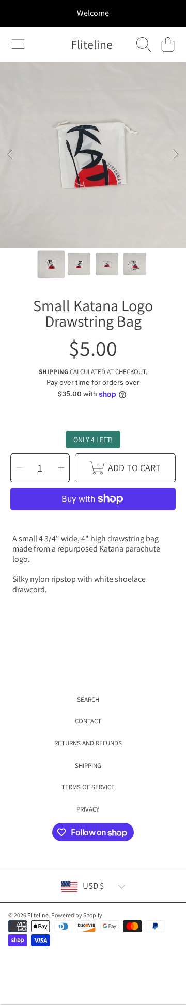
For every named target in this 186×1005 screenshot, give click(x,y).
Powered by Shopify (76, 915)
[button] (18, 44)
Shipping (53, 372)
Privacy (87, 809)
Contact (88, 721)
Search (88, 699)
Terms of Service (88, 787)
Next (175, 155)
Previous (11, 155)
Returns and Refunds (88, 743)
